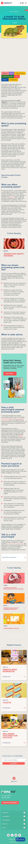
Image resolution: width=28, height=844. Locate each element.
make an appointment (10, 802)
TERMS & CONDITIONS (14, 839)
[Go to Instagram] (8, 835)
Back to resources (14, 11)
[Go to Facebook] (12, 835)
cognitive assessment (8, 418)
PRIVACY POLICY (14, 842)
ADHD (11, 197)
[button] (2, 3)
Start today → (9, 373)
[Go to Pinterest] (19, 835)
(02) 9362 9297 (5, 797)
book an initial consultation (15, 543)
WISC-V (21, 436)
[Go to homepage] (8, 3)
